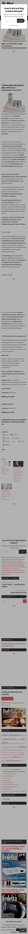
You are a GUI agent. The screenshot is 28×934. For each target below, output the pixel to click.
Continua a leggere (14, 25)
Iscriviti (21, 20)
